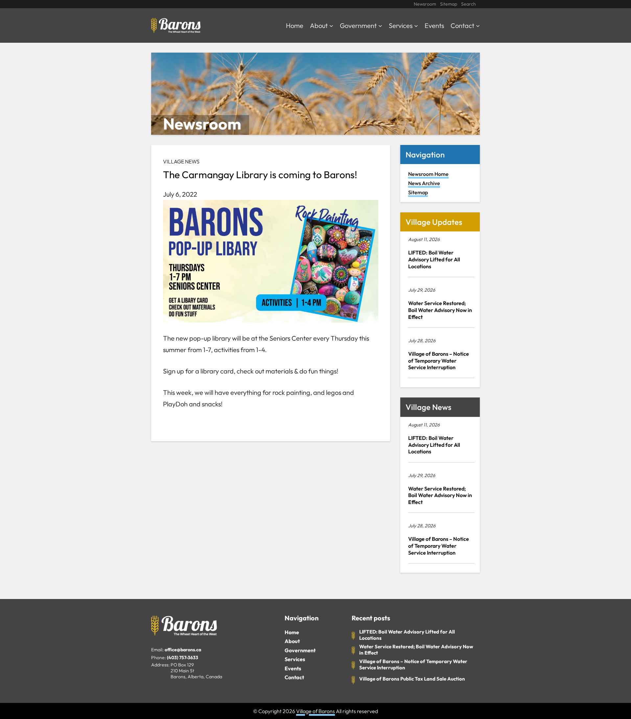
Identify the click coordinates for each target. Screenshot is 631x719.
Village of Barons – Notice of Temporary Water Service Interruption (438, 360)
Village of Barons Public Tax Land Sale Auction (412, 679)
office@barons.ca (183, 650)
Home (292, 632)
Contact (294, 677)
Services (295, 659)
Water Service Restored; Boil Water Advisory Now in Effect (440, 310)
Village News (181, 161)
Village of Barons (315, 711)
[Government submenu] (380, 25)
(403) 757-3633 (182, 657)
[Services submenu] (416, 25)
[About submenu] (331, 25)
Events (293, 668)
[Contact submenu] (478, 25)
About (292, 641)
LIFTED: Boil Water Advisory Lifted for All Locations (434, 259)
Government (300, 650)
